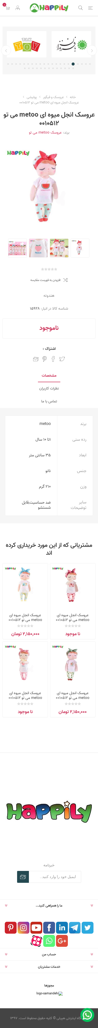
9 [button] (56, 64)
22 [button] (73, 68)
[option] (61, 44)
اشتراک (23, 877)
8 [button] (60, 64)
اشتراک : (49, 348)
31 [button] (37, 68)
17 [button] (24, 64)
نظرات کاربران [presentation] (49, 388)
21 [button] (8, 64)
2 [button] (86, 64)
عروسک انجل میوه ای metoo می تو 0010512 (72, 617)
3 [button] (82, 64)
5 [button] (74, 64)
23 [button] (69, 68)
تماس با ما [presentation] (49, 401)
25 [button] (61, 68)
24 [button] (65, 68)
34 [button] (25, 68)
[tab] (49, 375)
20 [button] (12, 64)
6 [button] (69, 64)
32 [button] (33, 68)
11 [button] (48, 64)
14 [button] (36, 64)
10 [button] (52, 64)
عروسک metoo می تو (45, 132)
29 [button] (45, 68)
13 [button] (40, 64)
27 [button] (53, 68)
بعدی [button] (6, 50)
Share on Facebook (53, 359)
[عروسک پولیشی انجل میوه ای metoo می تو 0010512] (72, 586)
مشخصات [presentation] (49, 375)
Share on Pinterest (44, 359)
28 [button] (49, 68)
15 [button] (32, 64)
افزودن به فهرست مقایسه (45, 280)
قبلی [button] (92, 50)
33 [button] (29, 68)
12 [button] (44, 64)
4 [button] (78, 64)
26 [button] (57, 68)
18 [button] (20, 64)
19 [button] (16, 64)
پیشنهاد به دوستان (36, 359)
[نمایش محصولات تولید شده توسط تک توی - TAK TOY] (61, 44)
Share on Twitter (62, 359)
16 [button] (28, 64)
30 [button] (41, 68)
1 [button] (90, 64)
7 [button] (64, 64)
